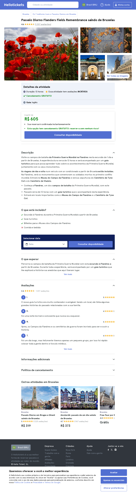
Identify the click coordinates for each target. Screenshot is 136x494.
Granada (70, 463)
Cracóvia (70, 466)
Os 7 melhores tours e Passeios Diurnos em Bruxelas (54, 14)
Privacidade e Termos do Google (46, 482)
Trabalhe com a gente (52, 455)
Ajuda (89, 450)
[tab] (68, 152)
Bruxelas (25, 14)
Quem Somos (51, 450)
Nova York (70, 450)
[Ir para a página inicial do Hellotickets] (14, 4)
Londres (69, 459)
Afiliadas (48, 459)
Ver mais (68, 274)
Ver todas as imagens (117, 76)
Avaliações (49, 463)
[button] (68, 152)
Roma (68, 453)
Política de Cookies (22, 482)
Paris (68, 456)
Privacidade (50, 466)
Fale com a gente (95, 453)
